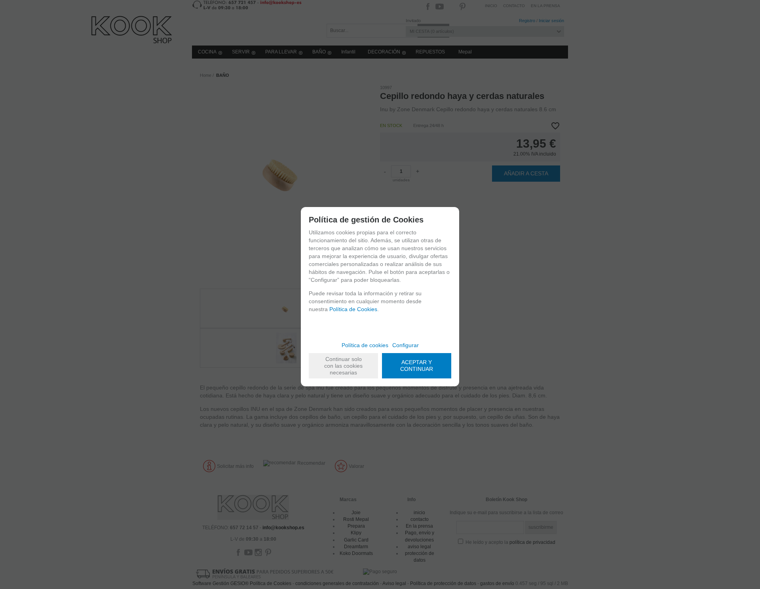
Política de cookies (365, 345)
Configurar (405, 345)
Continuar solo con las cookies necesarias (343, 366)
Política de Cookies (353, 309)
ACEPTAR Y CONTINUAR (416, 365)
